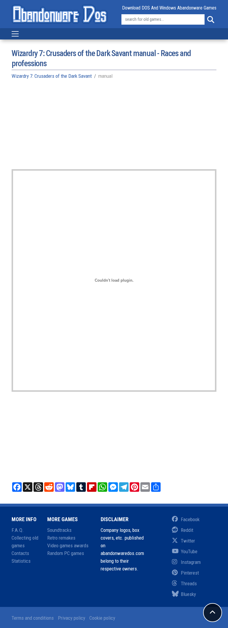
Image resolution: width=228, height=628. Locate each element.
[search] (210, 19)
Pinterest (190, 573)
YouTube (189, 551)
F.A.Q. (18, 530)
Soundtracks (59, 530)
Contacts (20, 553)
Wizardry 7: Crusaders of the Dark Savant (52, 76)
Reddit (187, 530)
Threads (189, 583)
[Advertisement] (114, 127)
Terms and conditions (33, 618)
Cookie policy (102, 618)
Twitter (188, 541)
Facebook (190, 519)
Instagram (191, 562)
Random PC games (65, 553)
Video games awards (67, 545)
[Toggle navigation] (15, 33)
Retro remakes (61, 538)
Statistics (21, 561)
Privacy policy (71, 618)
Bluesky (188, 594)
